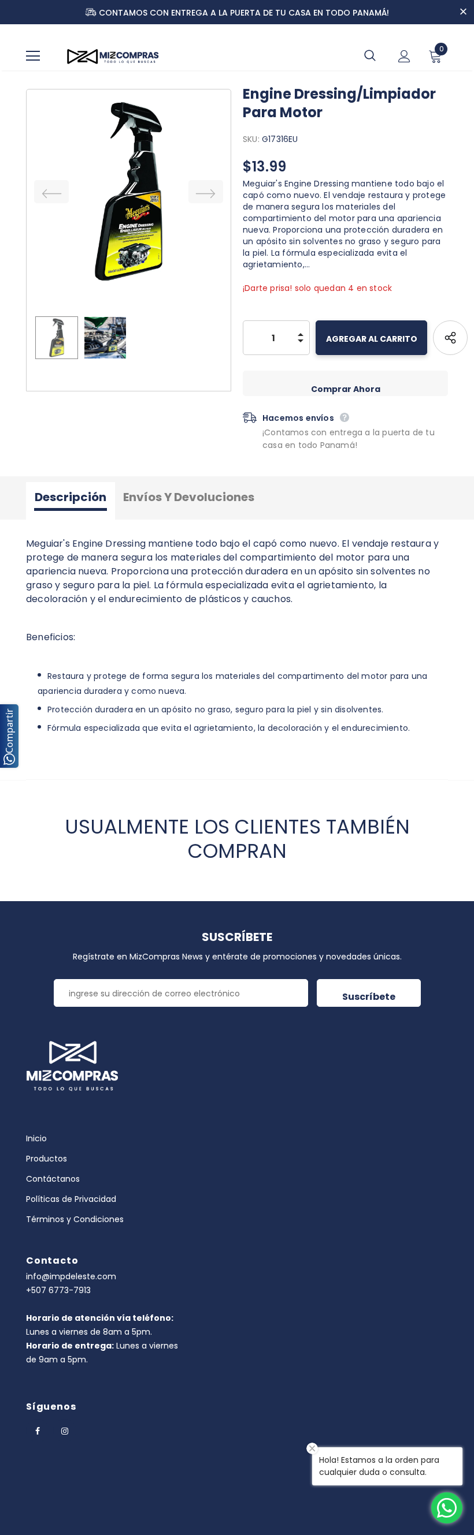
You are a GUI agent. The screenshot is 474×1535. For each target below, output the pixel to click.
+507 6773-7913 (58, 1290)
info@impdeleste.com (71, 1276)
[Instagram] (64, 1430)
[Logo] (112, 56)
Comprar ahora (345, 389)
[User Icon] (404, 56)
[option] (128, 191)
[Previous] (51, 191)
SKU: (251, 139)
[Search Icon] (370, 56)
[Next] (205, 191)
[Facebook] (37, 1430)
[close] (463, 12)
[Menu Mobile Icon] (33, 56)
